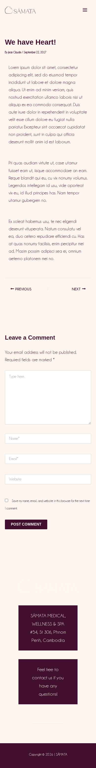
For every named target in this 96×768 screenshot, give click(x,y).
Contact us (48, 718)
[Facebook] (54, 730)
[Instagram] (42, 730)
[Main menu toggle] (85, 10)
